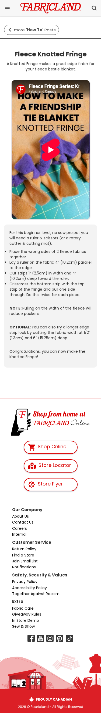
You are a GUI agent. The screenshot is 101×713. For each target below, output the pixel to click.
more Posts (35, 30)
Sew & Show (23, 626)
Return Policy (24, 549)
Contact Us (22, 522)
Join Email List (25, 561)
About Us (20, 516)
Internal (19, 534)
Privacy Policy (24, 581)
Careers (19, 528)
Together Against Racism (36, 593)
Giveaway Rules (26, 614)
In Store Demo (25, 620)
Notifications (24, 567)
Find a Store (23, 555)
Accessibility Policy (29, 587)
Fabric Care (23, 608)
